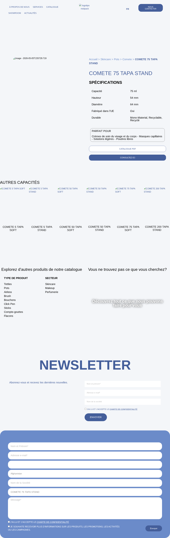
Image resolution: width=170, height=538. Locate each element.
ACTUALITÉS (30, 13)
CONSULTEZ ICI (127, 157)
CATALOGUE (52, 7)
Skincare (106, 59)
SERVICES (38, 7)
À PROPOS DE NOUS (19, 7)
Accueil (93, 59)
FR (127, 9)
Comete (127, 59)
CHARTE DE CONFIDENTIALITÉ (123, 409)
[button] (135, 9)
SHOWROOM (14, 13)
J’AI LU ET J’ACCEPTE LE (112, 409)
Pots (116, 59)
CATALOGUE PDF (127, 149)
